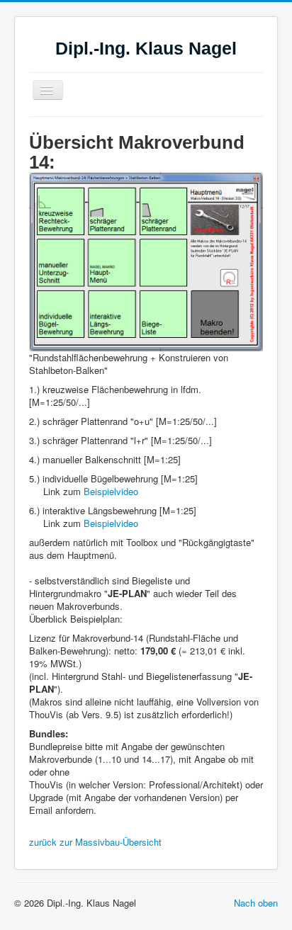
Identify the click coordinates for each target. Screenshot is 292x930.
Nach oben (256, 902)
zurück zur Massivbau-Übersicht (95, 842)
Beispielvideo (111, 491)
